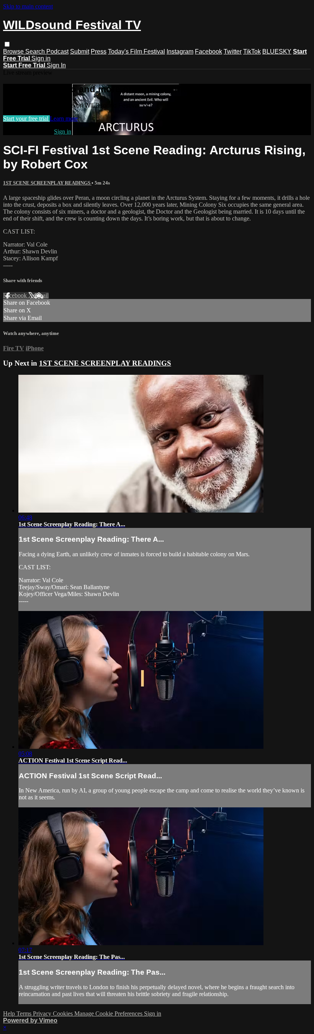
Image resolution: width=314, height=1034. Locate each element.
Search (35, 51)
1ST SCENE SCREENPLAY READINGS (47, 183)
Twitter (233, 51)
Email (41, 295)
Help (9, 1013)
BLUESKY (276, 51)
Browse (14, 51)
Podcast (57, 51)
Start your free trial (26, 118)
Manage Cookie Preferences (109, 1013)
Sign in (41, 58)
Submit (79, 51)
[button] (7, 44)
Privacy (43, 1013)
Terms (24, 1013)
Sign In (56, 65)
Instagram (180, 51)
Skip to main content (28, 6)
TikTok (252, 51)
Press (98, 51)
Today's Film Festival (136, 51)
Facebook (208, 51)
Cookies (63, 1013)
